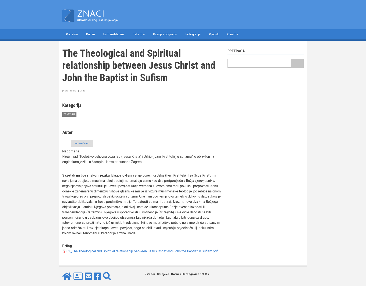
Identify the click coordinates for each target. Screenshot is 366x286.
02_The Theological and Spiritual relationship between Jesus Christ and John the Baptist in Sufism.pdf (142, 251)
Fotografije (193, 34)
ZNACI (90, 13)
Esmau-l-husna (114, 34)
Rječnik (214, 34)
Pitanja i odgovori (165, 34)
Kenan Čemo (82, 143)
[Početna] (68, 16)
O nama (232, 34)
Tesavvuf (69, 114)
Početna (72, 34)
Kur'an (90, 34)
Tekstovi (139, 34)
